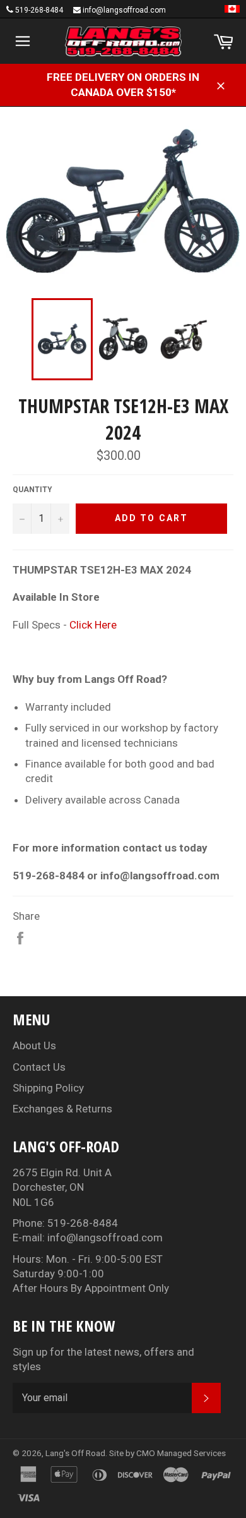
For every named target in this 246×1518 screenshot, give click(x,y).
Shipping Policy (48, 1087)
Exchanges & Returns (62, 1108)
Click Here (93, 624)
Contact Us (39, 1067)
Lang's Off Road (75, 1453)
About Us (34, 1045)
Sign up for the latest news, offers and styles (103, 1359)
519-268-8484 (39, 10)
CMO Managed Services (181, 1453)
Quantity (32, 489)
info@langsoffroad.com (124, 10)
